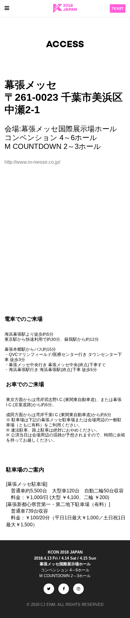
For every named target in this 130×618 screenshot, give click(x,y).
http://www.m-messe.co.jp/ (32, 162)
